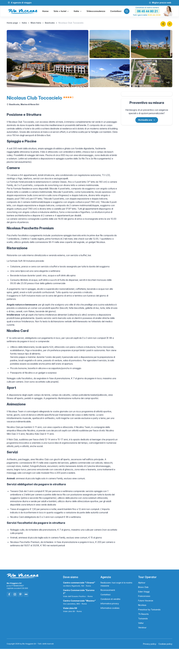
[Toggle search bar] (126, 11)
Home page (12, 23)
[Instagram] (14, 594)
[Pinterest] (20, 594)
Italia (24, 23)
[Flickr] (26, 594)
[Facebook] (9, 594)
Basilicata (50, 23)
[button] (61, 11)
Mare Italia (36, 23)
